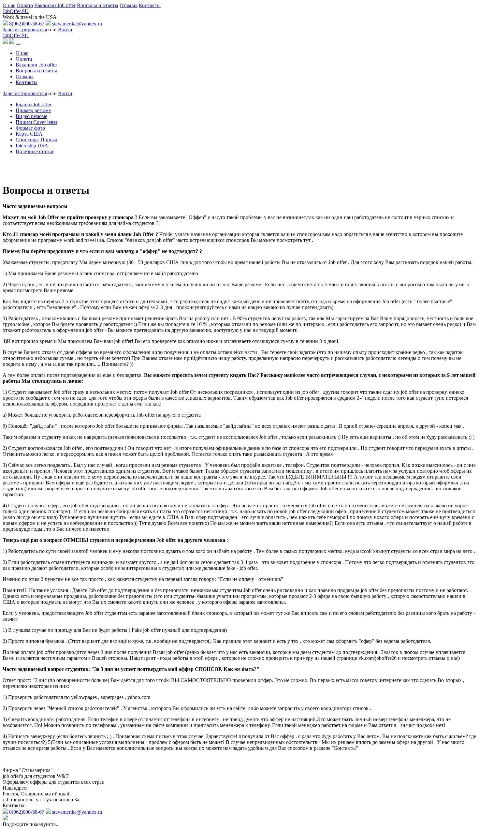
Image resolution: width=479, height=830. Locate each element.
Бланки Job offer (33, 104)
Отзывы (129, 5)
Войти (65, 29)
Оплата (25, 5)
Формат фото (30, 128)
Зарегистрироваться (25, 29)
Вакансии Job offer (55, 5)
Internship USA (32, 145)
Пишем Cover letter (36, 122)
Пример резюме (33, 110)
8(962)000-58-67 (26, 23)
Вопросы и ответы (97, 5)
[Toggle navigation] (18, 44)
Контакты (150, 5)
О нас (9, 5)
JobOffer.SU (16, 11)
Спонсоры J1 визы (36, 139)
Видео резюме (31, 116)
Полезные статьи (34, 151)
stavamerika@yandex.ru (76, 23)
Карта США (29, 134)
